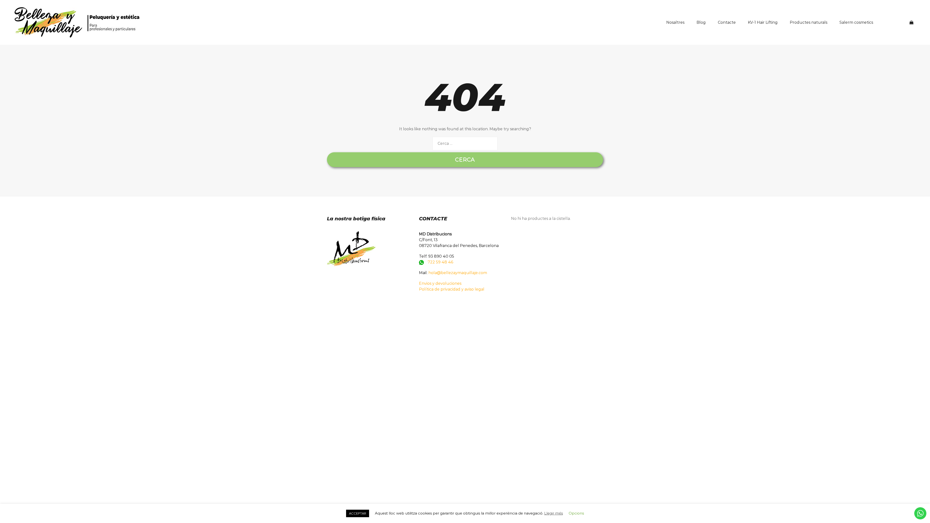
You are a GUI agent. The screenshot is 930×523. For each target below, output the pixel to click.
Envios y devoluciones (440, 283)
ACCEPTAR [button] (357, 513)
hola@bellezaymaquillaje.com (457, 272)
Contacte (727, 22)
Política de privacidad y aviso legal (451, 289)
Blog (701, 22)
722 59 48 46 (440, 262)
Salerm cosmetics (856, 22)
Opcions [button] (576, 513)
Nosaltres (675, 22)
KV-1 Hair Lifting (763, 22)
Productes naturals (808, 22)
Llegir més (553, 513)
